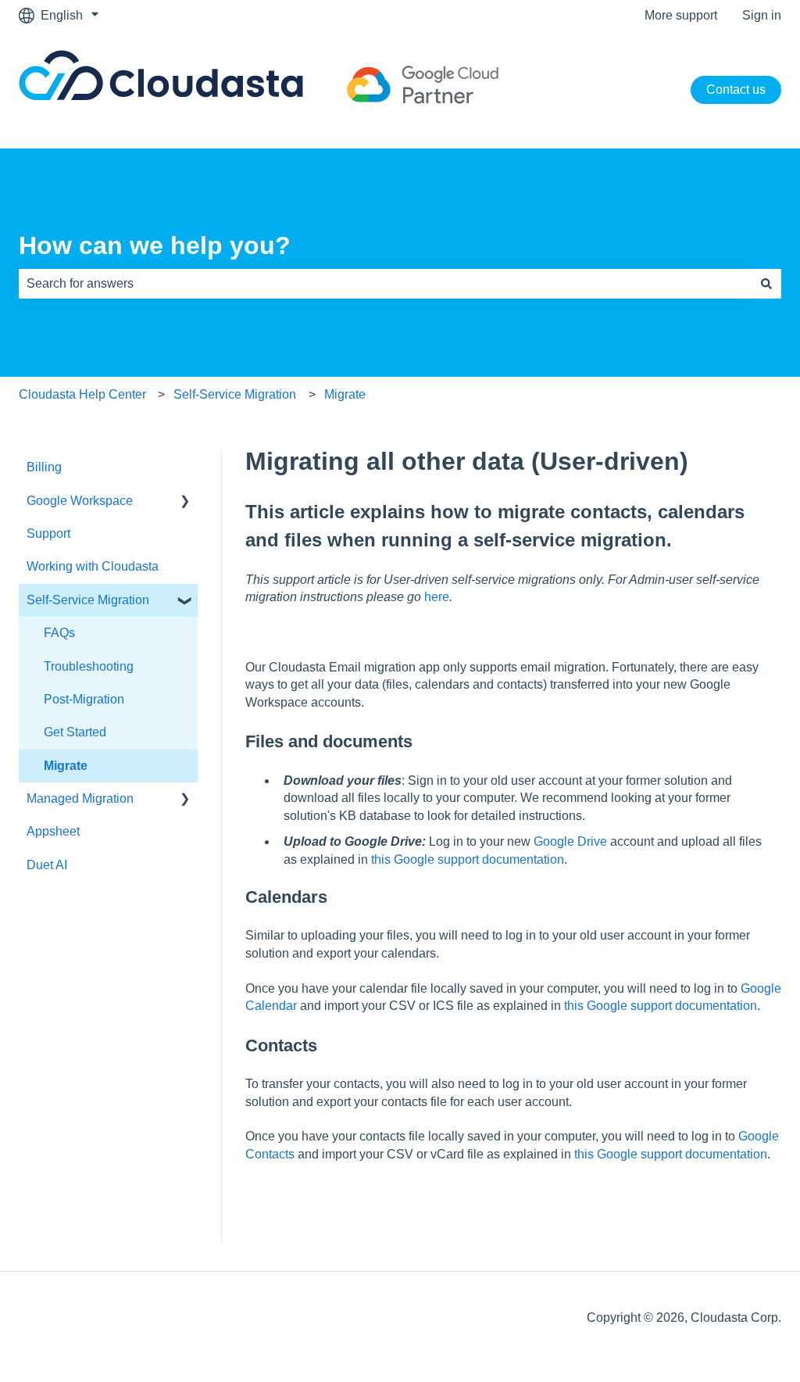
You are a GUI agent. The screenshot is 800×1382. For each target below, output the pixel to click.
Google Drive (570, 841)
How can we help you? (155, 245)
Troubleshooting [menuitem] (89, 666)
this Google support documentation (467, 859)
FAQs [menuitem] (59, 632)
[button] (185, 502)
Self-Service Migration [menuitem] (88, 600)
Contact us (736, 89)
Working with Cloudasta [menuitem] (93, 566)
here (436, 596)
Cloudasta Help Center (82, 394)
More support (681, 15)
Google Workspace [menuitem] (80, 500)
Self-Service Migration (234, 394)
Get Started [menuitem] (75, 732)
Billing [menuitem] (44, 467)
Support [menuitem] (48, 533)
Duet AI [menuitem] (47, 865)
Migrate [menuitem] (66, 765)
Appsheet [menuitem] (53, 831)
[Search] (766, 284)
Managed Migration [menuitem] (80, 798)
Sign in (761, 15)
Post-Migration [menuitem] (84, 699)
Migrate (345, 394)
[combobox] (385, 284)
